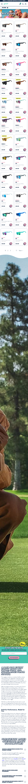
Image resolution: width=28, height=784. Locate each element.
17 (16, 250)
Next (20, 250)
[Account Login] (20, 4)
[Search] (23, 4)
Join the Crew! (14, 657)
